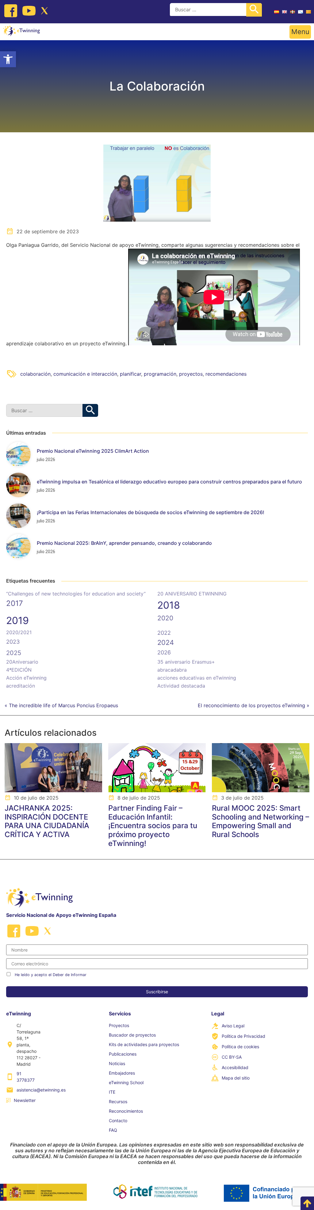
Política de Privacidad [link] (243, 1036)
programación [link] (160, 374)
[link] (8, 59)
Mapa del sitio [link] (236, 1077)
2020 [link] (165, 618)
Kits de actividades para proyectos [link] (144, 1044)
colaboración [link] (35, 374)
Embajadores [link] (122, 1073)
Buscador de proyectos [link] (132, 1034)
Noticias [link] (117, 1063)
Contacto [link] (118, 1120)
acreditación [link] (20, 686)
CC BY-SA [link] (232, 1057)
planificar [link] (130, 374)
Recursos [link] (118, 1101)
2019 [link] (17, 620)
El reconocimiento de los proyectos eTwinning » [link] (253, 705)
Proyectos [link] (119, 1025)
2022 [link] (164, 633)
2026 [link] (164, 652)
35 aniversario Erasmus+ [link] (186, 662)
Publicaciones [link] (122, 1054)
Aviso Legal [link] (233, 1025)
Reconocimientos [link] (126, 1111)
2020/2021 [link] (19, 632)
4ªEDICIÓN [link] (19, 670)
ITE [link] (112, 1092)
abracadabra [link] (172, 670)
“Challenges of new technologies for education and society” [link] (76, 594)
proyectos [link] (191, 374)
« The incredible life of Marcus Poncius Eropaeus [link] (61, 705)
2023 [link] (13, 641)
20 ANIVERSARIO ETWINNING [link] (192, 594)
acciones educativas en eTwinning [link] (196, 678)
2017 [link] (14, 603)
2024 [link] (165, 642)
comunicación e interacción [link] (85, 374)
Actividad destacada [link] (181, 686)
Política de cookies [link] (240, 1046)
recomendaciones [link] (226, 374)
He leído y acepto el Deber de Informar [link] (50, 974)
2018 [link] (168, 605)
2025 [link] (13, 653)
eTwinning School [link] (126, 1082)
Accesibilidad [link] (235, 1067)
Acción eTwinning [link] (26, 678)
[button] (300, 32)
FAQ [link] (113, 1130)
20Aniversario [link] (22, 662)
